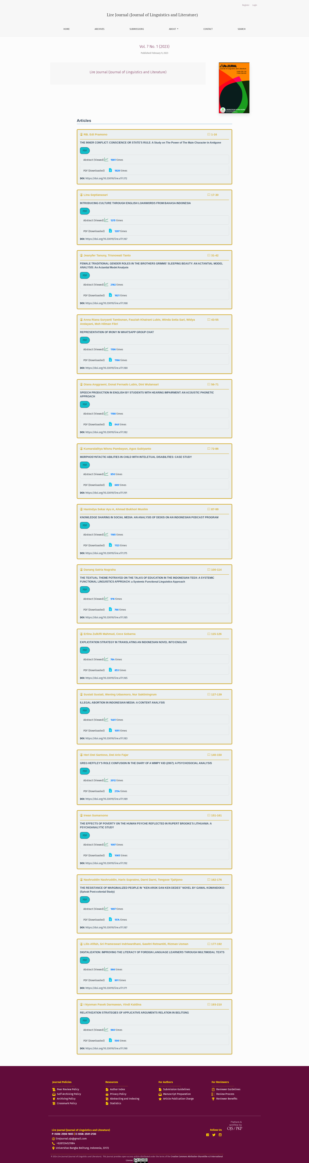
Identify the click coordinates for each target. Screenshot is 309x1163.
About (173, 29)
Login (254, 5)
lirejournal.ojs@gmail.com (71, 1138)
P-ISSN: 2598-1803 (62, 1133)
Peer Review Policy (68, 1089)
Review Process (225, 1094)
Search (242, 29)
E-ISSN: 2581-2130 (85, 1133)
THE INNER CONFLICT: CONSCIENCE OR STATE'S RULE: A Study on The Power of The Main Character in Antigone (150, 142)
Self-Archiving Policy (69, 1094)
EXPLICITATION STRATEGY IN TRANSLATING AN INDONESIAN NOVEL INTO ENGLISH (133, 642)
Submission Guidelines (176, 1089)
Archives (99, 29)
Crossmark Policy (67, 1103)
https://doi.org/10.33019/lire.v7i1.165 (106, 678)
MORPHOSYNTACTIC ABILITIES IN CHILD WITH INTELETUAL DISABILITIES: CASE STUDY (136, 457)
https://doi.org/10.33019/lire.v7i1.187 (106, 927)
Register (245, 5)
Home (66, 29)
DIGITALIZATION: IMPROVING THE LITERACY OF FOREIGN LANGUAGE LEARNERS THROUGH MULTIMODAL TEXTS (152, 952)
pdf (85, 150)
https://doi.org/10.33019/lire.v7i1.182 (106, 432)
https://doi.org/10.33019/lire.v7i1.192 (106, 863)
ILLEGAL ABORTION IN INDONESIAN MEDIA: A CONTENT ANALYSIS (122, 702)
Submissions (137, 29)
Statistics (115, 1103)
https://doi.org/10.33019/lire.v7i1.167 (106, 238)
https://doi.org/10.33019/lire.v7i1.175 (106, 553)
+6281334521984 (65, 1143)
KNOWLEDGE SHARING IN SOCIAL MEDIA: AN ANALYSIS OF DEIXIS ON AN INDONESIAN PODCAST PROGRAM (149, 517)
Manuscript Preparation (177, 1094)
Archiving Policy (66, 1098)
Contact (208, 29)
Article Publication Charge (178, 1098)
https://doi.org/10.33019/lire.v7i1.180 (106, 367)
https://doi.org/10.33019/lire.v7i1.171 (106, 988)
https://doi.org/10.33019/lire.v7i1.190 (106, 1048)
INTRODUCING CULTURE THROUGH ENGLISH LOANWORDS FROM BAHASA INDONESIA (135, 203)
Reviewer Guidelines (228, 1089)
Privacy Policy (118, 1094)
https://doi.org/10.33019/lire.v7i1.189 (106, 798)
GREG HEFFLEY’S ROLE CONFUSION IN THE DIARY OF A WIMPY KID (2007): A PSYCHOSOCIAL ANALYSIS (146, 763)
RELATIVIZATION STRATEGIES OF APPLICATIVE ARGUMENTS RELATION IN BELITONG (134, 1012)
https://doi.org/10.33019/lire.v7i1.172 (106, 178)
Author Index (117, 1089)
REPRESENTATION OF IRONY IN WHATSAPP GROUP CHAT (117, 332)
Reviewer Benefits (226, 1098)
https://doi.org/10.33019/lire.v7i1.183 (106, 738)
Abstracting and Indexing (124, 1098)
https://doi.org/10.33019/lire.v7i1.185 (106, 617)
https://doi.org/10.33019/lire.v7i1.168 (106, 303)
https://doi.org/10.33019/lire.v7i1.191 (106, 492)
